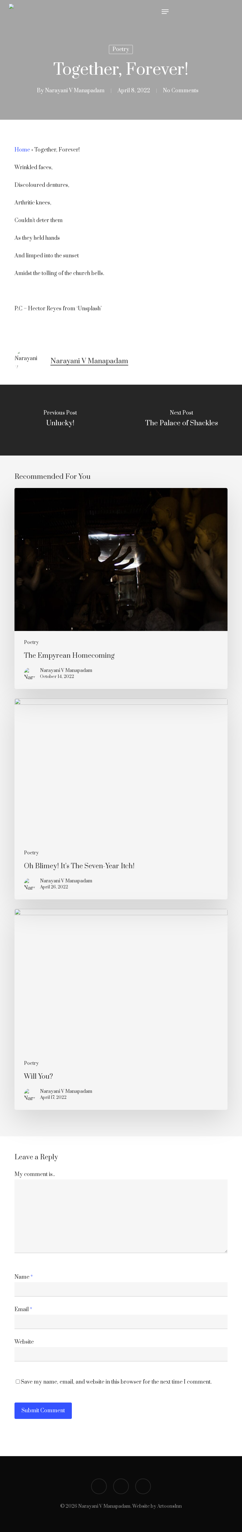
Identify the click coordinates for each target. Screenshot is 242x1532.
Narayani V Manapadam (75, 90)
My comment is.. (34, 1174)
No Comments (181, 90)
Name (23, 1277)
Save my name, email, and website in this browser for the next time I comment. (116, 1382)
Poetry (120, 49)
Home (22, 149)
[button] (165, 12)
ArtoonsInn (169, 1506)
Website (24, 1342)
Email (23, 1309)
